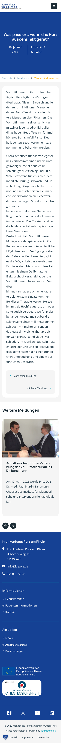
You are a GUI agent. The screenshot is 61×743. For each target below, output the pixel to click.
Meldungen (23, 78)
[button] (5, 737)
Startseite (7, 78)
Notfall (14, 737)
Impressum (27, 737)
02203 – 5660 (16, 574)
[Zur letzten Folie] (5, 526)
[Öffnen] (54, 6)
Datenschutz (44, 737)
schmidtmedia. (48, 730)
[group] (30, 467)
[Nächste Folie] (13, 526)
